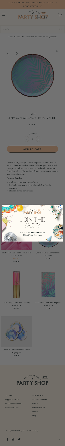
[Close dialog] (60, 207)
